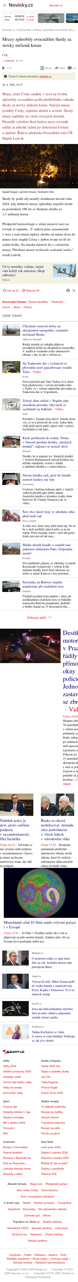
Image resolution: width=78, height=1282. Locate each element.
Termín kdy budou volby (17, 1082)
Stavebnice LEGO (18, 1228)
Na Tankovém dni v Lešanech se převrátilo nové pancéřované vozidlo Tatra (47, 367)
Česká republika (38, 301)
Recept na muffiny (52, 1112)
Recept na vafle (50, 1128)
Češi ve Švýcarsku (14, 1163)
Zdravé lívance (50, 1117)
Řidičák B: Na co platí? (54, 1163)
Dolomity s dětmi (13, 1173)
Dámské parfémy (42, 1228)
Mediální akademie (18, 1258)
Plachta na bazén (44, 1202)
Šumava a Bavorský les (17, 1157)
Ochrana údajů (59, 1258)
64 (74, 68)
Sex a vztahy (29, 521)
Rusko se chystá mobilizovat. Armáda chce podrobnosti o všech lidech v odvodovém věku (57, 829)
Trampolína (64, 1202)
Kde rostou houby (27, 1190)
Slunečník (14, 1209)
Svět (25, 414)
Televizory (36, 1234)
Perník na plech (50, 1133)
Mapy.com (36, 1183)
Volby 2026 (9, 1066)
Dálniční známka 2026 (54, 1152)
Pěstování (57, 301)
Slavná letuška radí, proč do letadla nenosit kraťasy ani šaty (47, 477)
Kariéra (52, 1254)
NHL (5, 1133)
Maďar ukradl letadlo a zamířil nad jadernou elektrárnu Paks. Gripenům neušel (47, 548)
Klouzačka (29, 1209)
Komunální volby (13, 1092)
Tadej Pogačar (49, 1082)
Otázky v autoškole (52, 1168)
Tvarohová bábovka (53, 1122)
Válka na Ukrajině (32, 339)
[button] (39, 166)
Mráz (17, 307)
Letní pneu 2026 (51, 1147)
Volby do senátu (12, 1087)
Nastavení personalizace (50, 1262)
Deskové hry (19, 1234)
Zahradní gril (32, 1215)
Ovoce (6, 307)
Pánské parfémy (37, 1240)
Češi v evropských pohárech (38, 1196)
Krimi (25, 376)
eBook (48, 68)
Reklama (40, 1254)
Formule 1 (9, 1128)
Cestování (28, 484)
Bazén (27, 1202)
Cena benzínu (49, 1190)
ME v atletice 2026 (14, 1122)
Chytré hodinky (54, 1234)
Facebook (15, 1254)
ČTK (5, 55)
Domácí (27, 451)
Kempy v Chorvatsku (15, 1147)
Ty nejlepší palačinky (53, 1106)
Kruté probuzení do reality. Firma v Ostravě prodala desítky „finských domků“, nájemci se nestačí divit (47, 441)
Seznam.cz (55, 5)
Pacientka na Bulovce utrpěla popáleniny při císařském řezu (43, 584)
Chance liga (10, 1106)
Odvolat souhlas (22, 1262)
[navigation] (5, 5)
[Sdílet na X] (74, 290)
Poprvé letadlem (13, 1152)
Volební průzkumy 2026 (17, 1071)
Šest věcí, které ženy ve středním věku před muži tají (49, 513)
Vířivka (47, 1215)
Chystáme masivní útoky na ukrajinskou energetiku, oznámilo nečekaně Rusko (45, 330)
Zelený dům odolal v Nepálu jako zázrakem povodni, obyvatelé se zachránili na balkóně (46, 404)
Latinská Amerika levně (17, 1168)
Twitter (28, 1254)
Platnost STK (49, 1173)
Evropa (26, 558)
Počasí (6, 280)
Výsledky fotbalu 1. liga (16, 1112)
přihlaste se (45, 76)
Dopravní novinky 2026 (55, 1157)
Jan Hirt (45, 1076)
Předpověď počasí (56, 1183)
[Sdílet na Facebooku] (68, 290)
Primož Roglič (49, 1087)
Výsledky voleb (12, 1076)
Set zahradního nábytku (52, 1209)
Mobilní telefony (52, 1221)
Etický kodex (40, 1258)
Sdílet (62, 68)
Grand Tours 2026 (52, 1092)
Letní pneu (61, 1228)
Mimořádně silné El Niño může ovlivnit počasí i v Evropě (40, 925)
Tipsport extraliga (13, 1117)
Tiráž (63, 1254)
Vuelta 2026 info (50, 1066)
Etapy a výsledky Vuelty (55, 1071)
